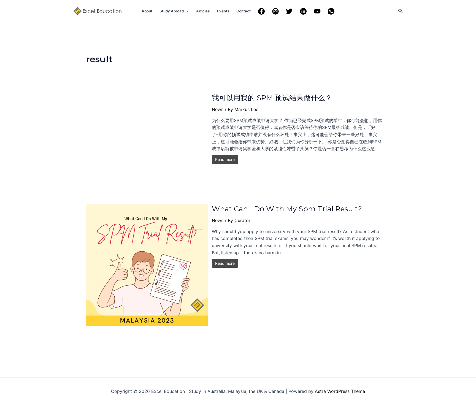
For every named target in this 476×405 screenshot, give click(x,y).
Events (223, 11)
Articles (203, 11)
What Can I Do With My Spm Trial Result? (287, 208)
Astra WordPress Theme (340, 391)
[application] (186, 11)
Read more (225, 159)
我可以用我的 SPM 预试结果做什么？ (272, 97)
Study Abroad (171, 11)
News (217, 109)
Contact (243, 11)
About (147, 11)
